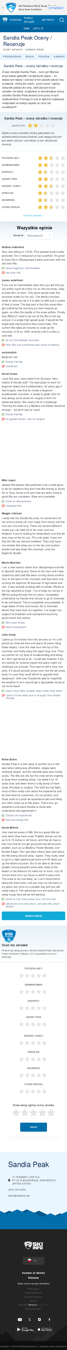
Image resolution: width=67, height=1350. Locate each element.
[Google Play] (25, 1329)
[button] (61, 20)
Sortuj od (18, 235)
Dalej (33, 1127)
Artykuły (48, 20)
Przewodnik (12, 56)
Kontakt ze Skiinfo (33, 1273)
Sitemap (33, 1300)
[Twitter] (30, 1320)
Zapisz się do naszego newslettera (34, 1283)
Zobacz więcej (33, 915)
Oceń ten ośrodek (32, 215)
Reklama (33, 1277)
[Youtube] (20, 1320)
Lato (36, 28)
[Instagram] (39, 1320)
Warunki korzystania (33, 1296)
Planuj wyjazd (29, 20)
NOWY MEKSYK (13, 49)
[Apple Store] (44, 1329)
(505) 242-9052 (17, 1189)
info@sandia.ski (19, 1195)
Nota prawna (33, 1288)
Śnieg (30, 56)
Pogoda (15, 20)
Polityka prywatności (33, 1292)
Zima (26, 28)
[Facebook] (49, 1320)
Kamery (59, 56)
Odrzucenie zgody (33, 1308)
